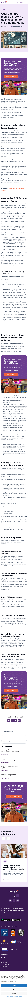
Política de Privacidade (17, 996)
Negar (14, 989)
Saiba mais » (5, 754)
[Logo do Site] (4, 2)
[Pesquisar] (3, 741)
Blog (4, 9)
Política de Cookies (9, 996)
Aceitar (14, 985)
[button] (26, 972)
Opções (14, 993)
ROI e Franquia (13, 327)
